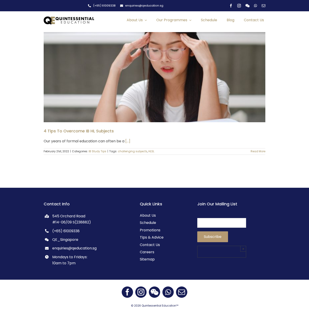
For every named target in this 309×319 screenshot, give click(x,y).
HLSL (151, 151)
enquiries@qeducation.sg (74, 248)
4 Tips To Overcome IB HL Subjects (79, 131)
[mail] (263, 5)
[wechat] (247, 5)
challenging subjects (132, 151)
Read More (258, 151)
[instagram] (239, 5)
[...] (127, 141)
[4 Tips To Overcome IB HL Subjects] (154, 77)
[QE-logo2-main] (69, 18)
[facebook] (231, 5)
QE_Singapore (65, 239)
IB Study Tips (97, 151)
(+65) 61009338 (66, 231)
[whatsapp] (255, 5)
